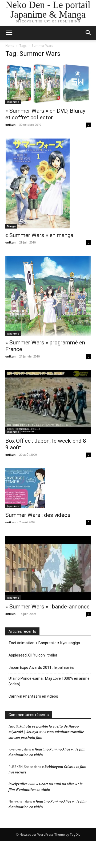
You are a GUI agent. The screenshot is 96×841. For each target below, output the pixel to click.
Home (9, 45)
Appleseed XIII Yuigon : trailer (33, 655)
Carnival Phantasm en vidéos (33, 696)
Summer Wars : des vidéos (37, 515)
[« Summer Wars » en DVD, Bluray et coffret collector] (48, 83)
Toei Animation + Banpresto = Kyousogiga (44, 643)
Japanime (13, 102)
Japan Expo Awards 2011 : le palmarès (41, 667)
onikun (10, 125)
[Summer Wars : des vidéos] (48, 488)
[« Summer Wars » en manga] (48, 183)
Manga (11, 226)
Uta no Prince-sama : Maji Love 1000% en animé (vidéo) (49, 681)
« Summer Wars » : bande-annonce (47, 606)
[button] (88, 33)
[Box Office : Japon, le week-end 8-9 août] (48, 402)
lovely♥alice (18, 783)
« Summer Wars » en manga (39, 235)
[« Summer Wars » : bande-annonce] (48, 568)
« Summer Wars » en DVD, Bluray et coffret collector (45, 114)
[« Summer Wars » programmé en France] (48, 296)
